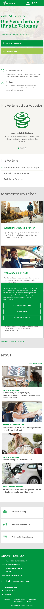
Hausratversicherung (14, 568)
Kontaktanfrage (10, 587)
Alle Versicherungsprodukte (16, 561)
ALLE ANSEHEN (37, 363)
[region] (22, 304)
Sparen (8, 572)
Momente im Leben (10, 51)
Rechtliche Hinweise (19, 599)
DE (33, 3)
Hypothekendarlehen (14, 575)
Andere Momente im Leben (14, 341)
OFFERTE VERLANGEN (13, 43)
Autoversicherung (13, 564)
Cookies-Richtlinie (18, 601)
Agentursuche (9, 591)
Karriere (7, 594)
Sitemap (29, 601)
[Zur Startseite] (9, 3)
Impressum (7, 599)
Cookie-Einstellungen (22, 318)
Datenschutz (32, 599)
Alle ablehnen (22, 311)
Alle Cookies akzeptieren (22, 305)
